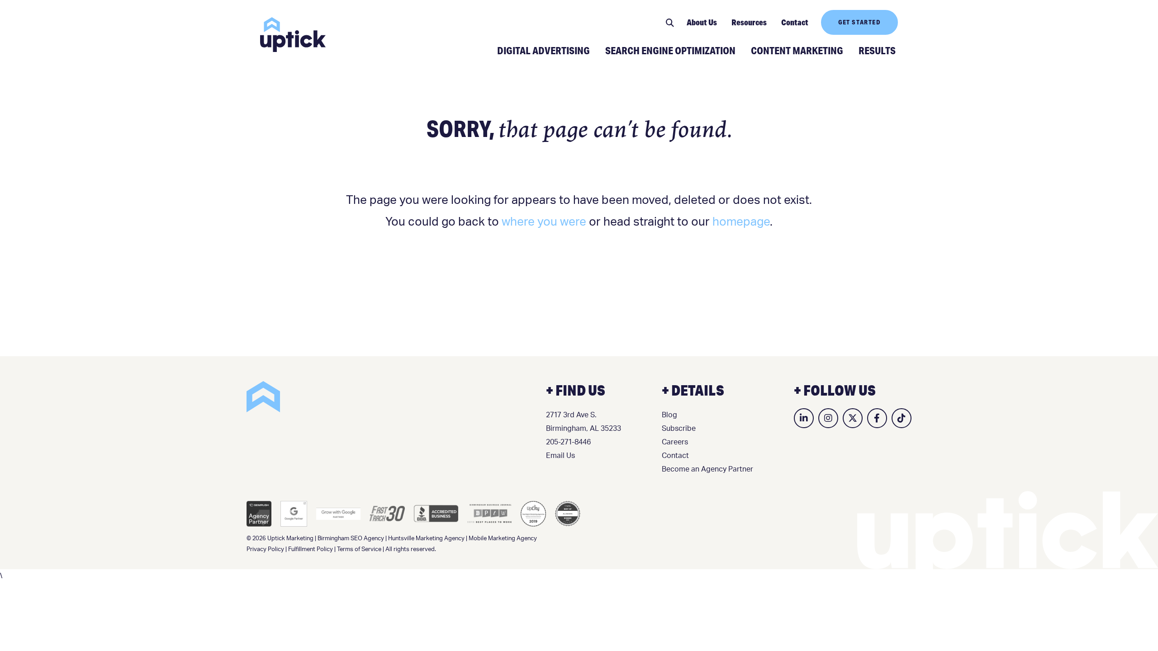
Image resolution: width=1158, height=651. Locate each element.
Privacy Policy (265, 549)
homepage (741, 222)
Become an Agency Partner (707, 469)
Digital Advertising (543, 50)
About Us (702, 22)
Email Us (560, 455)
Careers (675, 442)
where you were (544, 222)
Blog (669, 415)
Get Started (859, 22)
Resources (749, 22)
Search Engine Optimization (670, 50)
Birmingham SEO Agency (351, 539)
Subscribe (679, 428)
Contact (794, 22)
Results (877, 50)
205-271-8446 (568, 442)
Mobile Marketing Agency (503, 539)
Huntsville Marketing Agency (426, 539)
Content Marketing (797, 50)
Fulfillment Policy (310, 549)
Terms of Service (359, 549)
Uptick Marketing (293, 34)
